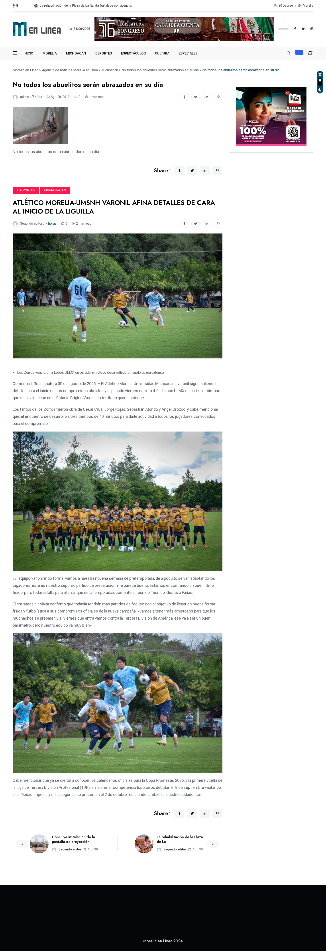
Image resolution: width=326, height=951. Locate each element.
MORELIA (50, 53)
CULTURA (162, 53)
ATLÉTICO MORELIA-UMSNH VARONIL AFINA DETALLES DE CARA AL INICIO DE (98, 6)
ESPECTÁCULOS (133, 53)
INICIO (28, 53)
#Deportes (25, 190)
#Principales (55, 190)
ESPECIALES (188, 53)
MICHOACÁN (76, 53)
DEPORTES (103, 53)
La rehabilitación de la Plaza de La (180, 839)
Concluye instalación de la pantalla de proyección (73, 839)
